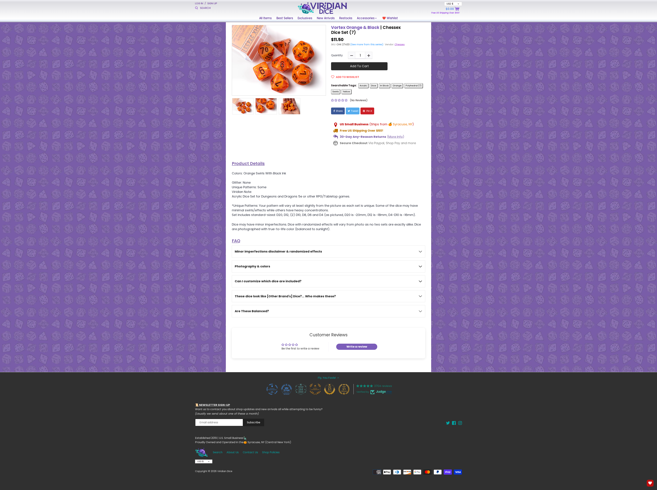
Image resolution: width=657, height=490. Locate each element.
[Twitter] (448, 423)
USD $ (200, 461)
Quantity (337, 55)
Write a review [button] (356, 347)
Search (217, 452)
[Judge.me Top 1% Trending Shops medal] (343, 389)
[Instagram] (460, 423)
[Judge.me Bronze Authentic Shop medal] (315, 389)
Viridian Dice (224, 471)
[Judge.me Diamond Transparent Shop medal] (272, 389)
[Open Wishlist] (650, 483)
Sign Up (212, 3)
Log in (199, 3)
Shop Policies (271, 452)
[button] (339, 100)
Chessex (400, 44)
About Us (233, 452)
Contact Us (250, 452)
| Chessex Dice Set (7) (366, 30)
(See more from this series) (366, 44)
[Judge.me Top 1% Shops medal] (329, 389)
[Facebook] (454, 423)
